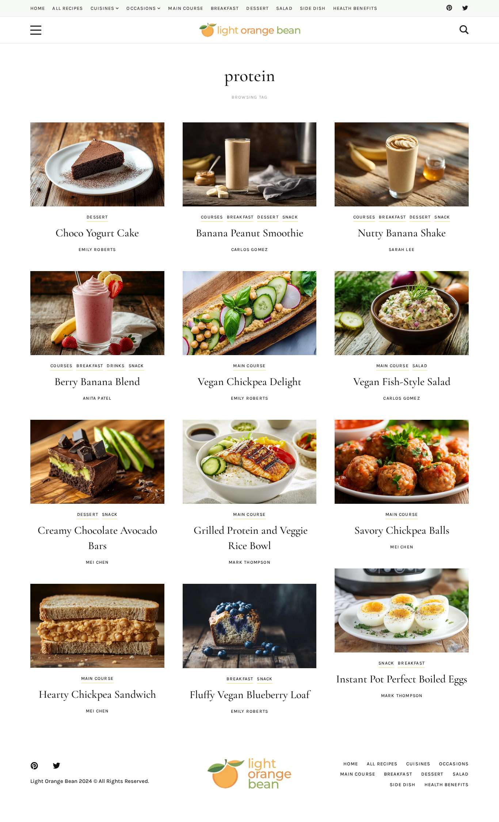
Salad (419, 365)
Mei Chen (97, 562)
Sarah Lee (402, 249)
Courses (212, 217)
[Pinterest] (449, 8)
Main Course (249, 365)
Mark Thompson (249, 562)
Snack (290, 217)
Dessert (97, 217)
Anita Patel (97, 398)
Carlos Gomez (249, 249)
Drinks (116, 365)
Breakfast (240, 217)
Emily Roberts (97, 249)
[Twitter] (465, 8)
